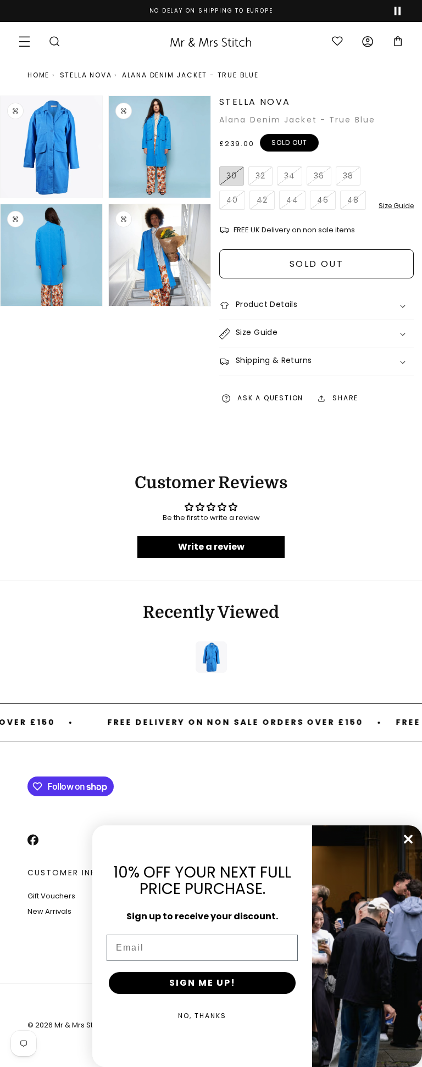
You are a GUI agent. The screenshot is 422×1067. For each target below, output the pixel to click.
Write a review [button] (211, 546)
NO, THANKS (202, 1015)
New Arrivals (49, 911)
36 (322, 178)
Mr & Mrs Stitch (80, 1025)
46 (326, 202)
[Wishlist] (337, 42)
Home (38, 75)
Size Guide (396, 205)
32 (264, 178)
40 (235, 202)
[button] (24, 41)
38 (351, 178)
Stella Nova (86, 75)
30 (235, 178)
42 (266, 202)
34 (293, 178)
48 (356, 202)
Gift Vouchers (51, 896)
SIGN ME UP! (202, 982)
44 (296, 202)
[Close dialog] (408, 839)
